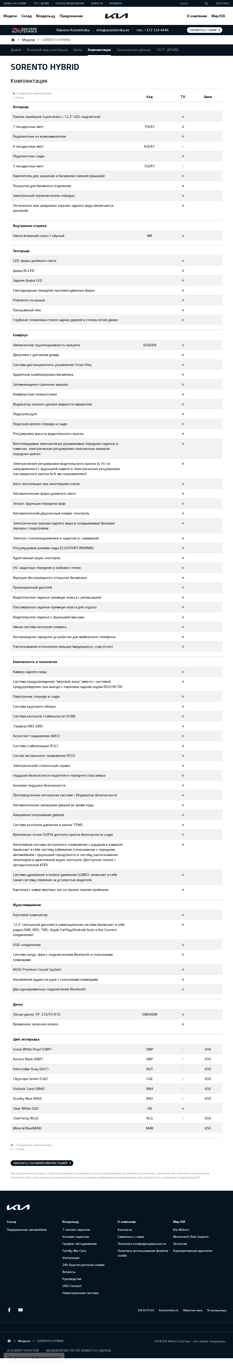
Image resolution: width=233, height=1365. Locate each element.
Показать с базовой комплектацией (40, 1163)
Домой (16, 50)
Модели (10, 16)
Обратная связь (193, 1310)
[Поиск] (206, 3)
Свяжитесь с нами (203, 30)
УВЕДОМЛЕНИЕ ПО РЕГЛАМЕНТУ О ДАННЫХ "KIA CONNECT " (80, 1350)
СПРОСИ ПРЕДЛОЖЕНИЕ (70, 3)
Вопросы (69, 1272)
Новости (97, 3)
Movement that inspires (191, 1236)
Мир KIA (218, 16)
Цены (77, 50)
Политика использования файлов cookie (143, 1253)
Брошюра (115, 3)
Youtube (20, 1310)
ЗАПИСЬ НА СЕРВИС (15, 3)
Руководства (71, 1279)
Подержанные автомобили (27, 1229)
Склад (26, 16)
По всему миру (216, 1310)
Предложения (71, 16)
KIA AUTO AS (146, 1310)
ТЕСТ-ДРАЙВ (41, 3)
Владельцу (45, 16)
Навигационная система (80, 1293)
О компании (197, 16)
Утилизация (70, 1258)
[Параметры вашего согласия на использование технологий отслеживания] (34, 1357)
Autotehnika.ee (168, 1310)
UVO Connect (72, 1286)
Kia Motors (181, 1229)
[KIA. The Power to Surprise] (18, 1207)
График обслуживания (79, 1244)
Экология (180, 1244)
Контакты (125, 1229)
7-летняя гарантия (76, 1229)
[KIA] (116, 16)
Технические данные (133, 50)
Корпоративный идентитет (193, 1251)
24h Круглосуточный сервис (83, 1265)
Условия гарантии (75, 1236)
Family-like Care (74, 1251)
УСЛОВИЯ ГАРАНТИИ (23, 1350)
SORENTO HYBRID (56, 40)
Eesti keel (223, 3)
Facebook (9, 1310)
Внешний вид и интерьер (47, 50)
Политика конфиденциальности (142, 1244)
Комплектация (99, 50)
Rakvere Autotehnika (13, 39)
